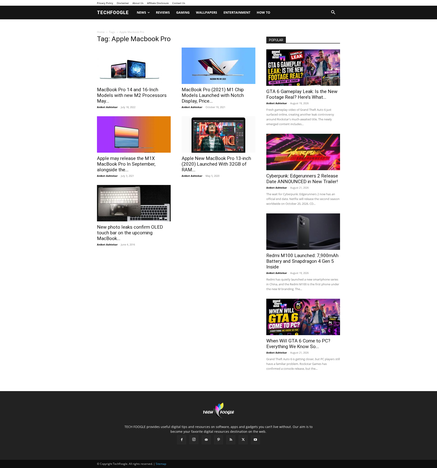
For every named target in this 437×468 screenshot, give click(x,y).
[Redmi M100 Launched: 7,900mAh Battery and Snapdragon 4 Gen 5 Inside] (303, 231)
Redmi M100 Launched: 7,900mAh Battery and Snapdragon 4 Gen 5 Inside (302, 261)
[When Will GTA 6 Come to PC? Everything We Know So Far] (303, 317)
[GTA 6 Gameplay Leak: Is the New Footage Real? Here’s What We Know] (303, 67)
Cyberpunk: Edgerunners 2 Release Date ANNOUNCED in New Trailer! (302, 178)
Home (101, 32)
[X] (243, 439)
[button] (333, 12)
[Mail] (206, 439)
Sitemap (161, 464)
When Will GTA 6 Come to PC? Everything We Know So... (298, 343)
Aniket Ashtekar (107, 107)
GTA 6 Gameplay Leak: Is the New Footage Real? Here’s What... (302, 94)
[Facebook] (181, 439)
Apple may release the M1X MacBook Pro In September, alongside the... (126, 164)
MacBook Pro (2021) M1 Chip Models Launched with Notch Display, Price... (213, 95)
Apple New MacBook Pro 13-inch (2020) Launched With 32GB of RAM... (216, 164)
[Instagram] (193, 439)
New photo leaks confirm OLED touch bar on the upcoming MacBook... (130, 232)
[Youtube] (255, 439)
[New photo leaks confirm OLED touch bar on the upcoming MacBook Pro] (134, 203)
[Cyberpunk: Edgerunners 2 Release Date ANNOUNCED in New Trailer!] (303, 152)
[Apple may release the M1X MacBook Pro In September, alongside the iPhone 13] (134, 134)
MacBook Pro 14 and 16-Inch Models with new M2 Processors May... (132, 95)
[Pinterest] (218, 439)
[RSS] (230, 439)
